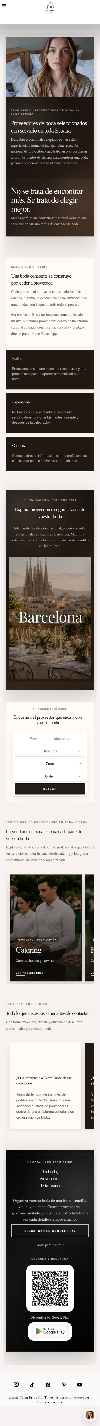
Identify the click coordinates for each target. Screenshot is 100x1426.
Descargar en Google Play (50, 1231)
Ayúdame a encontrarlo (30, 1398)
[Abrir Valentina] (90, 1415)
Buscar (50, 788)
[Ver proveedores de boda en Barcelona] (50, 618)
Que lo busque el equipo (72, 1398)
